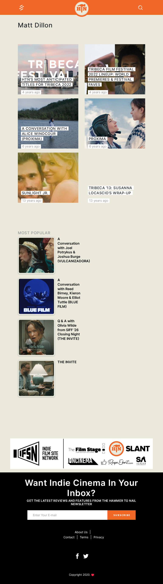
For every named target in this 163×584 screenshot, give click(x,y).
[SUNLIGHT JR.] (48, 178)
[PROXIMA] (115, 123)
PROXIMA (97, 139)
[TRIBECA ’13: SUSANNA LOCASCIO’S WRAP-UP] (115, 178)
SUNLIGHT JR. (35, 193)
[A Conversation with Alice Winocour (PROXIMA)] (48, 123)
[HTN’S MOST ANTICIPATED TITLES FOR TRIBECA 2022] (48, 69)
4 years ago (31, 92)
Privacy (99, 537)
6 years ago (31, 146)
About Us (81, 532)
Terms (84, 537)
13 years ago (31, 200)
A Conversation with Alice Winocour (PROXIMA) (44, 133)
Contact (68, 537)
